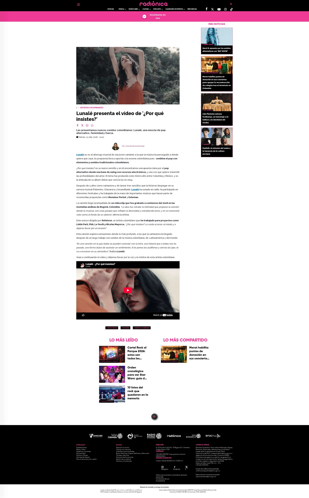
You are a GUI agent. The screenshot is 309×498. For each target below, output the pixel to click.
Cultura (146, 9)
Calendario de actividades (125, 451)
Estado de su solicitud (123, 459)
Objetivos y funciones (83, 451)
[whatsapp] (87, 125)
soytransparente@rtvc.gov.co (206, 476)
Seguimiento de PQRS (216, 461)
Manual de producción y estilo (86, 459)
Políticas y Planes (82, 455)
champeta (207, 144)
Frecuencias (192, 9)
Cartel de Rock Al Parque (110, 361)
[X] (82, 125)
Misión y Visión (81, 449)
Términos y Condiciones (124, 461)
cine (103, 381)
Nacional (126, 328)
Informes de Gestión (83, 457)
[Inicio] (153, 3)
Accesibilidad (160, 481)
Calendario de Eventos (174, 9)
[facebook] (77, 125)
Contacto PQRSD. (223, 455)
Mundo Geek (133, 9)
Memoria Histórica (107, 401)
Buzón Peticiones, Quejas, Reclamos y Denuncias (132, 453)
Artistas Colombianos (91, 108)
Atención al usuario (122, 447)
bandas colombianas (142, 328)
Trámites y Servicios (122, 455)
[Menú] (78, 4)
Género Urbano (209, 44)
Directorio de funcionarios (124, 457)
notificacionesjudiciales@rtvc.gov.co (208, 471)
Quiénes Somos (81, 447)
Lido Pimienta (208, 110)
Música (121, 9)
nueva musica (112, 328)
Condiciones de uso (162, 479)
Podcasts (157, 9)
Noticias (111, 9)
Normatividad (80, 453)
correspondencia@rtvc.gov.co (221, 453)
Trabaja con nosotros (123, 449)
